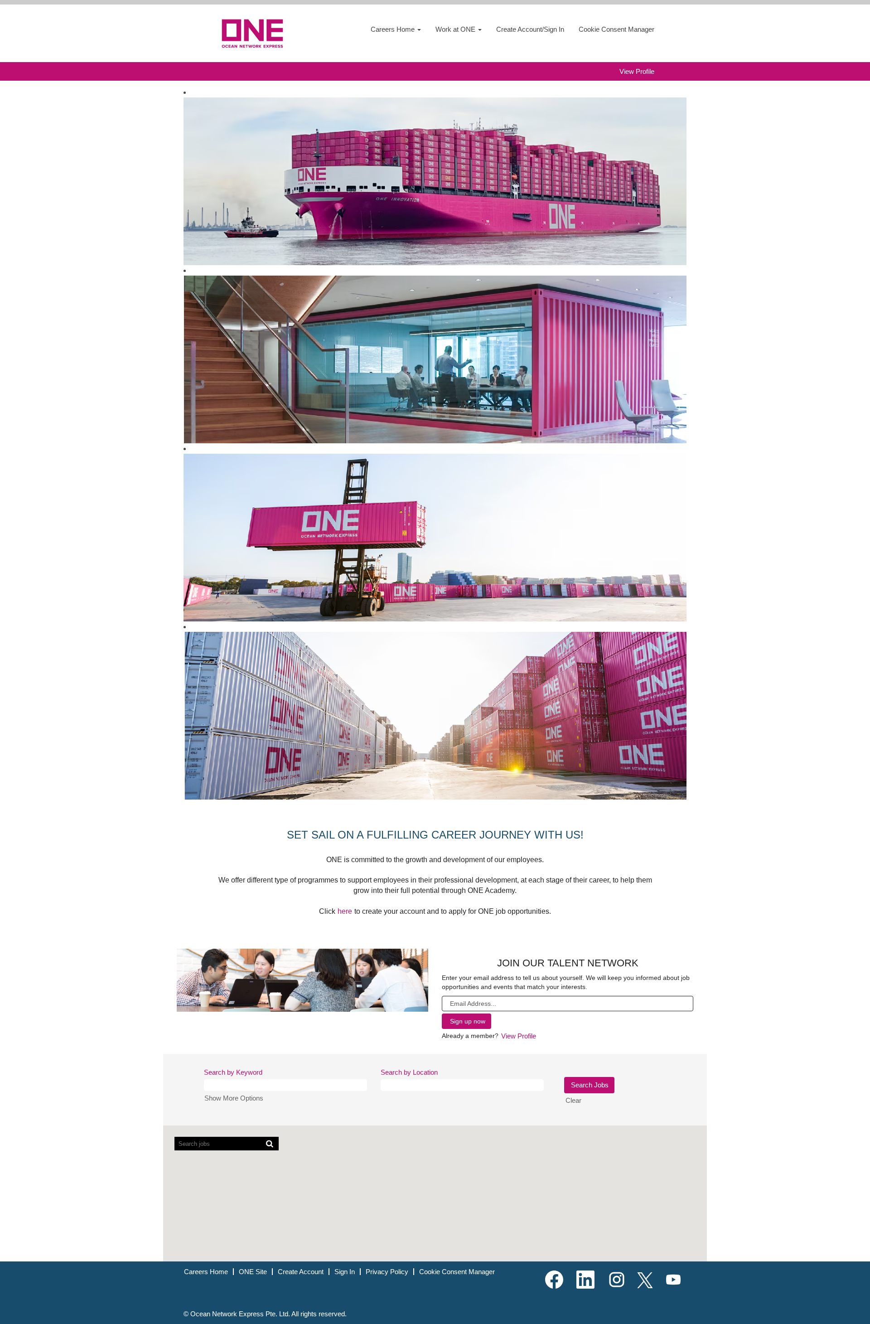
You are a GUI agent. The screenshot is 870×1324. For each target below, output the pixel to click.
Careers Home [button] (393, 29)
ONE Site (253, 1272)
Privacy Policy (387, 1272)
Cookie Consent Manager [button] (616, 29)
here (345, 911)
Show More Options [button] (233, 1098)
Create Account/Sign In (530, 29)
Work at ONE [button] (456, 29)
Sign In (344, 1272)
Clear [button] (573, 1100)
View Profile (636, 71)
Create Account (301, 1272)
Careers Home (206, 1272)
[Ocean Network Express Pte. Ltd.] (254, 33)
